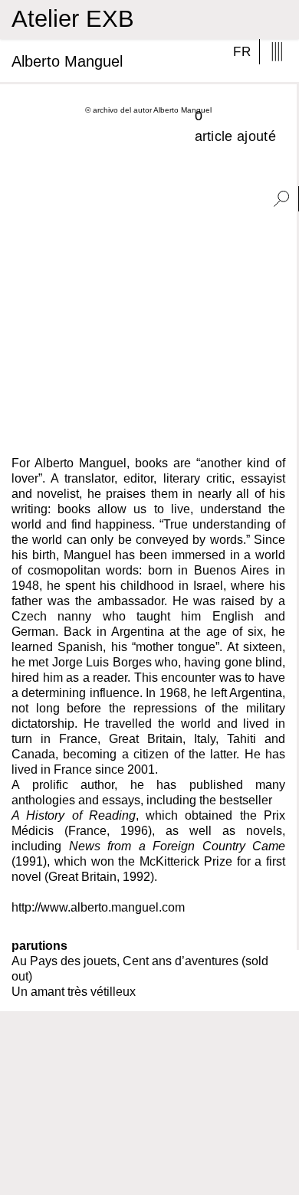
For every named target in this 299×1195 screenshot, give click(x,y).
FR (242, 51)
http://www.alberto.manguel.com (98, 907)
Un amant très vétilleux (74, 991)
